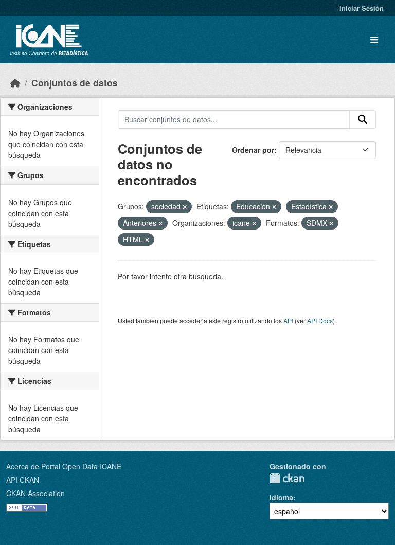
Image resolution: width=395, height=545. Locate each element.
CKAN (287, 478)
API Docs (320, 320)
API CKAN (22, 479)
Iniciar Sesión (361, 8)
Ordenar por (253, 150)
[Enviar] (362, 119)
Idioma (281, 497)
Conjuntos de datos (74, 82)
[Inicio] (15, 82)
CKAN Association (35, 493)
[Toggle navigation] (374, 39)
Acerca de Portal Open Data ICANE (63, 466)
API (288, 320)
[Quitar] (185, 207)
